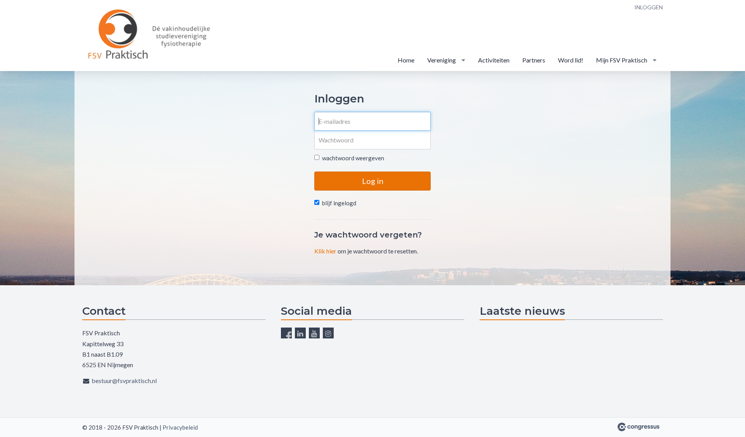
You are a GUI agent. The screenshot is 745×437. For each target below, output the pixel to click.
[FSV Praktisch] (150, 36)
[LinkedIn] (300, 333)
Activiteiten (493, 60)
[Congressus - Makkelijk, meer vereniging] (638, 427)
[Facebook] (286, 333)
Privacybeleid (180, 427)
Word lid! (570, 60)
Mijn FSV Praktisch (621, 60)
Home (406, 60)
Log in (372, 181)
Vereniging (441, 60)
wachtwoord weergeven (353, 157)
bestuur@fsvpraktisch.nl (124, 380)
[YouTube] (314, 333)
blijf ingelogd (339, 202)
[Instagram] (328, 333)
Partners (533, 60)
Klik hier (325, 251)
